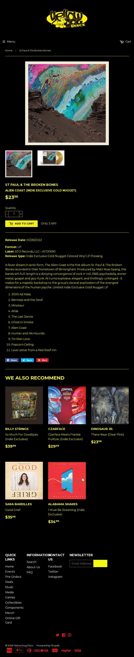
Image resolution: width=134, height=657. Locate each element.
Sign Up (100, 563)
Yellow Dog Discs (23, 645)
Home (8, 50)
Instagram (55, 576)
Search (31, 562)
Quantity (10, 208)
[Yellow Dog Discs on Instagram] (69, 635)
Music (9, 587)
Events (10, 571)
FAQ (30, 572)
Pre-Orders (13, 576)
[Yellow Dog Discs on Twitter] (57, 635)
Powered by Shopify (47, 645)
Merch (9, 613)
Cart (128, 41)
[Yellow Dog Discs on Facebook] (63, 635)
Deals (9, 582)
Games (10, 597)
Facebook (55, 566)
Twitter (53, 571)
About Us (33, 567)
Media (9, 592)
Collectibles (13, 602)
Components (14, 607)
